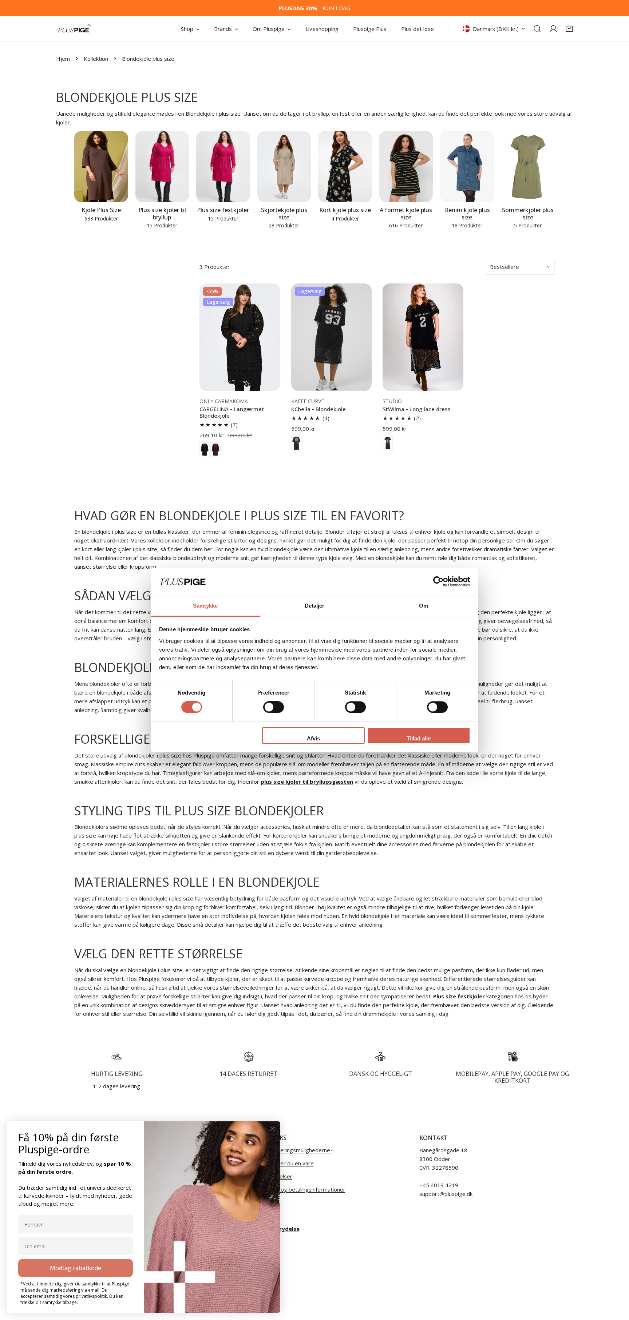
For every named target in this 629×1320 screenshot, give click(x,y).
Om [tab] (423, 606)
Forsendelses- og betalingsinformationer (294, 1189)
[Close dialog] (272, 1128)
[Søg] (537, 29)
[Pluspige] (74, 28)
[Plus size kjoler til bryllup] (162, 167)
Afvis (313, 738)
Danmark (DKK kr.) (496, 28)
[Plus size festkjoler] (223, 167)
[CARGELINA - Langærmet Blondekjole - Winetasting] (215, 449)
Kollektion (96, 58)
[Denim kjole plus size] (467, 167)
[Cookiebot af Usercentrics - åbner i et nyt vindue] (438, 581)
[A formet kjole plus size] (406, 167)
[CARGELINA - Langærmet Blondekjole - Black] (204, 449)
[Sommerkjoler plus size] (528, 167)
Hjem (63, 58)
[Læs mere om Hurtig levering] (116, 1056)
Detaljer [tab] (315, 606)
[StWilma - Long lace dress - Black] (388, 443)
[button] (569, 29)
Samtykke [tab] (205, 606)
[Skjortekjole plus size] (284, 167)
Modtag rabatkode (75, 1268)
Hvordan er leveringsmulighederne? (288, 1150)
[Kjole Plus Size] (101, 167)
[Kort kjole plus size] (345, 167)
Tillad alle (419, 738)
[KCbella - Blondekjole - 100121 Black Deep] (296, 443)
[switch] (273, 707)
